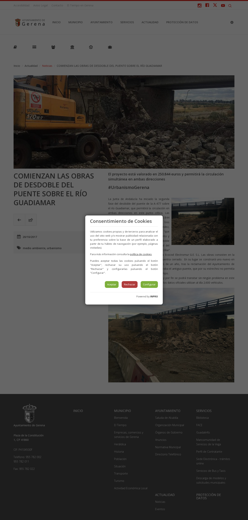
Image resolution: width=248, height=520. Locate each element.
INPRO (154, 296)
